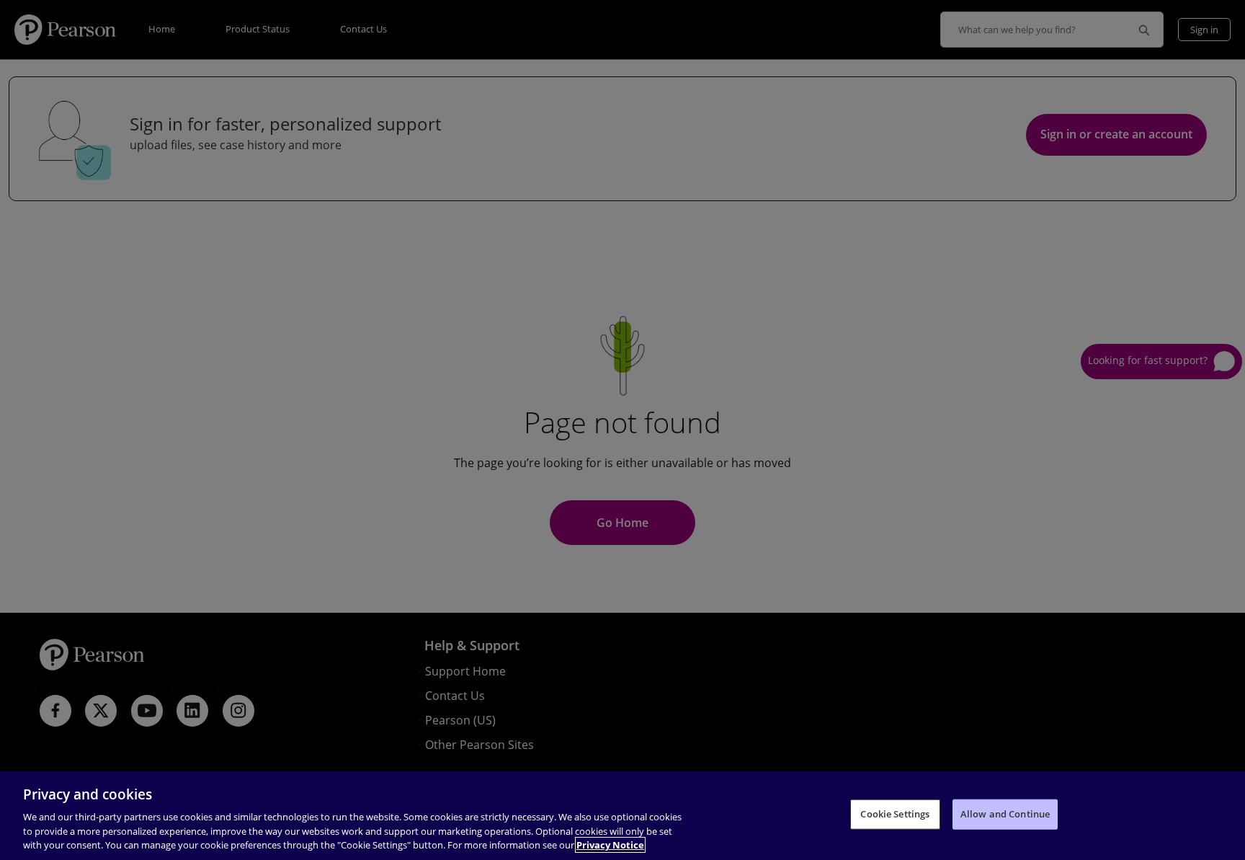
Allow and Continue (1005, 813)
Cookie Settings (894, 813)
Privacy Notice (610, 844)
